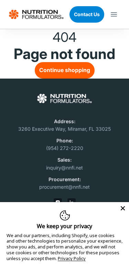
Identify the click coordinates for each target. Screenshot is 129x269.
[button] (114, 14)
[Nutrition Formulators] (36, 14)
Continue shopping (64, 70)
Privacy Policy (72, 258)
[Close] (122, 208)
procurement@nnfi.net (64, 187)
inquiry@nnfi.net (64, 168)
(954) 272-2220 (64, 148)
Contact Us (87, 14)
